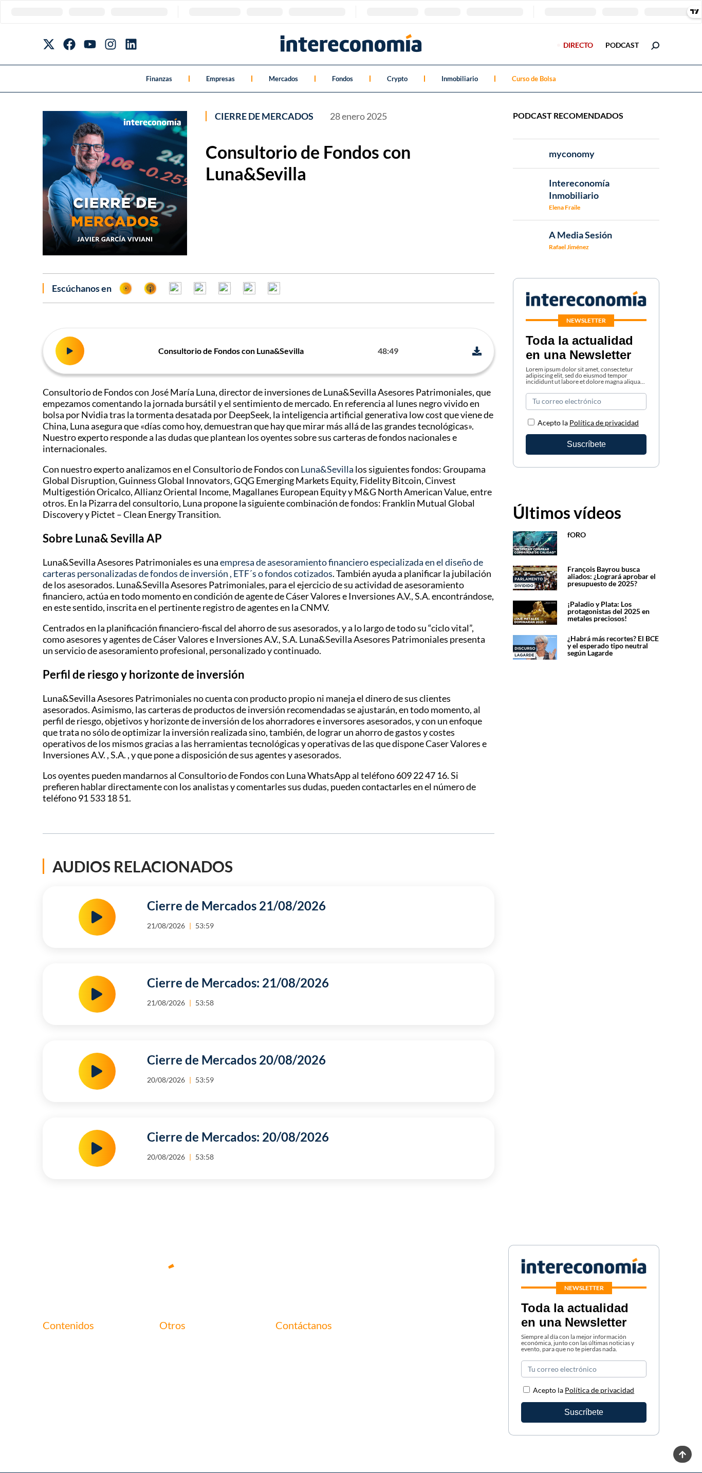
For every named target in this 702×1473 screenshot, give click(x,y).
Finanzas (159, 78)
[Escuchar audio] (70, 351)
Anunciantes (65, 1364)
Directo (578, 45)
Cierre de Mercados (264, 116)
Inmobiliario (459, 78)
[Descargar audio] (477, 351)
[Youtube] (90, 44)
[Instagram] (110, 44)
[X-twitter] (49, 44)
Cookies (173, 1399)
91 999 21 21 (298, 1368)
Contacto (176, 1346)
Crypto (397, 78)
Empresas (220, 78)
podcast (622, 45)
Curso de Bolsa (534, 78)
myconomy (62, 1346)
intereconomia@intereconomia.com (338, 1352)
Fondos (342, 78)
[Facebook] (69, 44)
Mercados (283, 78)
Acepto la (588, 422)
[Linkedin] (131, 44)
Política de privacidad (604, 422)
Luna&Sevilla (327, 469)
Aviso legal (178, 1364)
